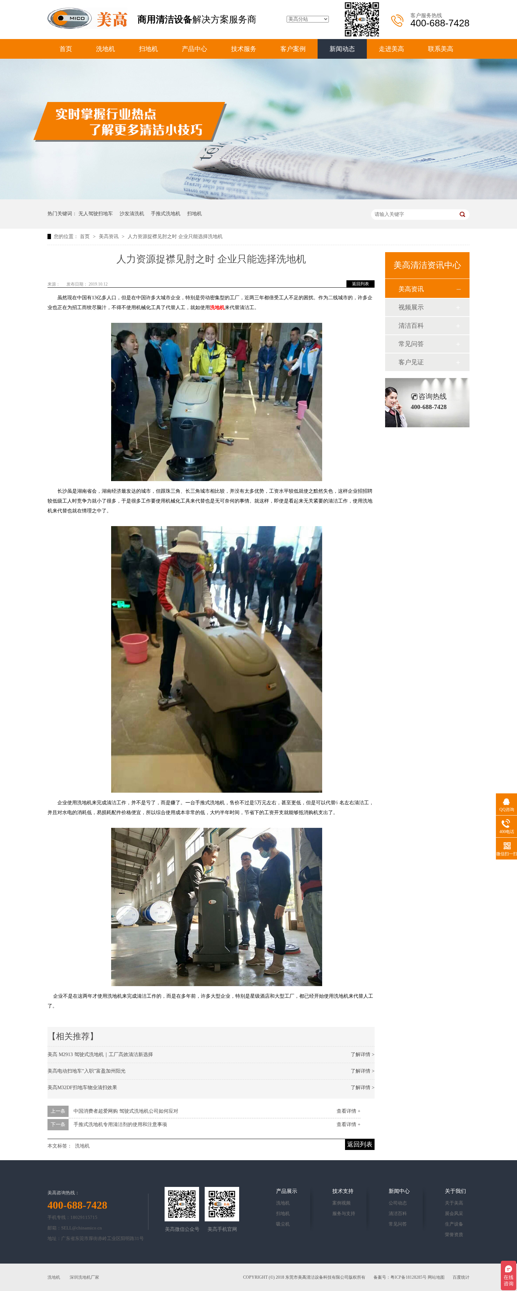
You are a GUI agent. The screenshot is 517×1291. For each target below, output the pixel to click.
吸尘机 (283, 1224)
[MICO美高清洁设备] (87, 27)
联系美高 (440, 48)
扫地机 (148, 48)
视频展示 (411, 307)
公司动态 (398, 1203)
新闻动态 (342, 48)
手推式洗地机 (165, 213)
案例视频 (341, 1203)
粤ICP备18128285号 (408, 1277)
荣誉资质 (454, 1234)
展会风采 (454, 1213)
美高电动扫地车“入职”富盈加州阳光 (86, 1071)
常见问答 (411, 343)
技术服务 (243, 48)
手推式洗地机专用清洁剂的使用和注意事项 (120, 1124)
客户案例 (293, 48)
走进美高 (391, 48)
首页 (65, 48)
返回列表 (360, 283)
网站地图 (436, 1277)
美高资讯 (109, 236)
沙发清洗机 (132, 213)
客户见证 (411, 362)
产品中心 (194, 48)
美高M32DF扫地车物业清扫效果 (82, 1087)
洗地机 (105, 48)
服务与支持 (343, 1213)
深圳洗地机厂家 (84, 1277)
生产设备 (454, 1224)
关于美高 (454, 1203)
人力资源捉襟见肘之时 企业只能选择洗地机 (175, 236)
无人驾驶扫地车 (95, 213)
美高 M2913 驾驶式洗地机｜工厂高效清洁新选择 (100, 1054)
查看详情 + (348, 1111)
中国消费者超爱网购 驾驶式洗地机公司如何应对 (126, 1111)
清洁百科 (411, 325)
